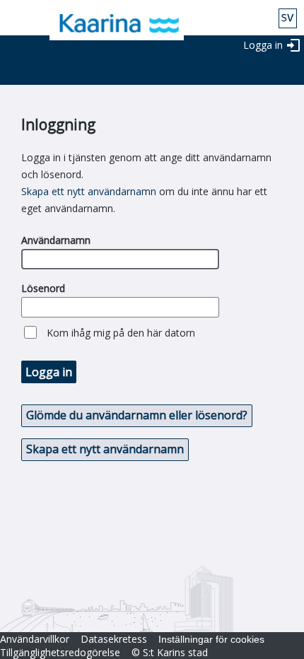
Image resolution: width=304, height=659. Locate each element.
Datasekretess (114, 639)
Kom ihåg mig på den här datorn (121, 332)
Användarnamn (55, 240)
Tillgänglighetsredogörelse (60, 652)
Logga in (263, 45)
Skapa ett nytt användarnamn (88, 191)
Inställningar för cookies (211, 639)
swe (288, 18)
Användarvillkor (34, 639)
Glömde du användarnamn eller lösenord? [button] (136, 415)
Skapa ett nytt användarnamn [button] (105, 449)
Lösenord (43, 288)
